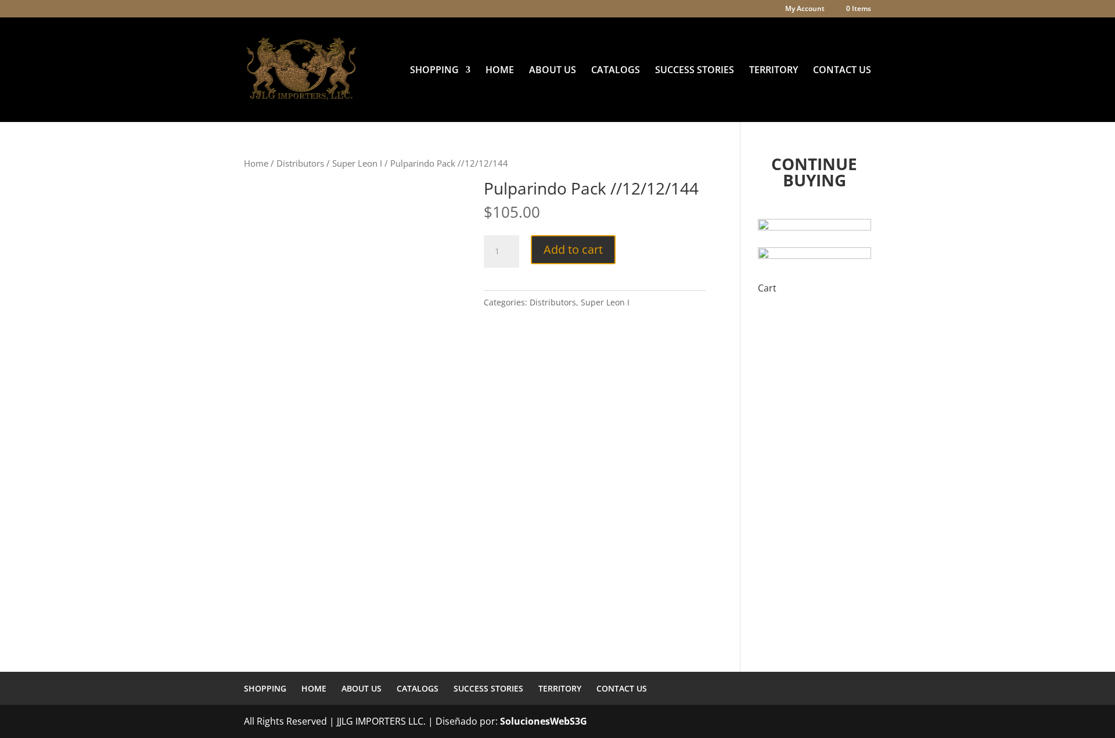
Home (256, 163)
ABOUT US (552, 71)
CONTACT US (842, 71)
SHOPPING (434, 71)
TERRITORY (773, 71)
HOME (499, 71)
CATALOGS (615, 71)
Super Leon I (357, 163)
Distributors (300, 163)
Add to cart (573, 249)
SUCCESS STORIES (694, 71)
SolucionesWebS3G (543, 721)
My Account (805, 9)
